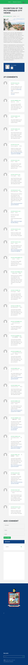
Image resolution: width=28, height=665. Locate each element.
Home (9, 2)
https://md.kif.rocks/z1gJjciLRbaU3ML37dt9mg (16, 222)
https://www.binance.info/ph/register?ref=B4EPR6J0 (16, 250)
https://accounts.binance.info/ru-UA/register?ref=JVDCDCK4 (16, 428)
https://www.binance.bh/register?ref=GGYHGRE (16, 482)
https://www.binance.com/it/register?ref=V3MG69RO (16, 153)
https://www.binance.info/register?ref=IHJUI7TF (16, 378)
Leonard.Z (13, 94)
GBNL (15, 16)
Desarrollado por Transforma (8, 661)
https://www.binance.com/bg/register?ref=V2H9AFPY (16, 410)
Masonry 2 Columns (17, 2)
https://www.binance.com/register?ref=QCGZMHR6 (16, 447)
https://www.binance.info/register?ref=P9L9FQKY (16, 204)
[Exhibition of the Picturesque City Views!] (14, 24)
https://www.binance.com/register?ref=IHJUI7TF (16, 465)
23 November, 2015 (8, 16)
